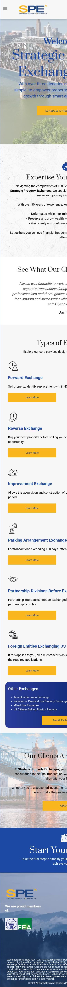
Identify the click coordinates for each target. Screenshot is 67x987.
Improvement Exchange (30, 483)
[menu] (5, 8)
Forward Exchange (25, 377)
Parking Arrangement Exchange (37, 540)
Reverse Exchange (25, 428)
